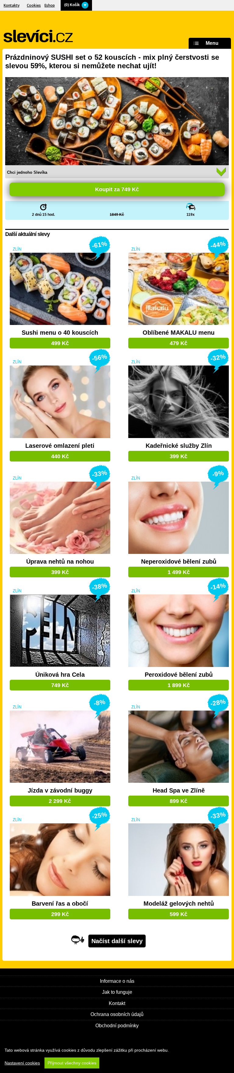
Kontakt (117, 1003)
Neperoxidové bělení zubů (178, 561)
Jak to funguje (117, 992)
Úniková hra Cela (60, 675)
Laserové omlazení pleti (59, 446)
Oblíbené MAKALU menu (178, 333)
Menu (212, 43)
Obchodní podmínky (117, 1025)
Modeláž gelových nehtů (179, 903)
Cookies (34, 5)
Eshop (49, 5)
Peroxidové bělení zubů (179, 675)
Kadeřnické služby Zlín (179, 446)
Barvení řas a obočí (60, 903)
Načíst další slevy (117, 941)
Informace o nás (117, 981)
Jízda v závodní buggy (60, 790)
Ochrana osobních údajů (117, 1014)
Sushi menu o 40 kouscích (60, 333)
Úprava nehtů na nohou (60, 561)
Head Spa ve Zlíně (179, 790)
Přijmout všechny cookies (72, 1063)
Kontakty (12, 5)
